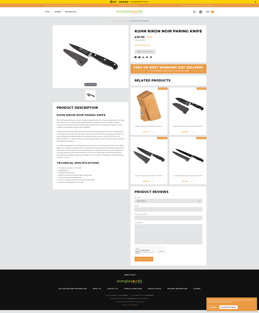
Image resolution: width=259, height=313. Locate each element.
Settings (213, 307)
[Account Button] (201, 12)
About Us (97, 288)
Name (137, 205)
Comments (139, 222)
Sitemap (197, 288)
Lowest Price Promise (129, 5)
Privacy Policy (154, 288)
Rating (138, 197)
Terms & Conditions (133, 288)
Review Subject (141, 214)
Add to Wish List (145, 51)
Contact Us (112, 288)
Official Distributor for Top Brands (197, 5)
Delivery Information (177, 288)
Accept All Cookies (228, 307)
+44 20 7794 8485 (129, 305)
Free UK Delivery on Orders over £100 (62, 5)
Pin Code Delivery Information (72, 288)
